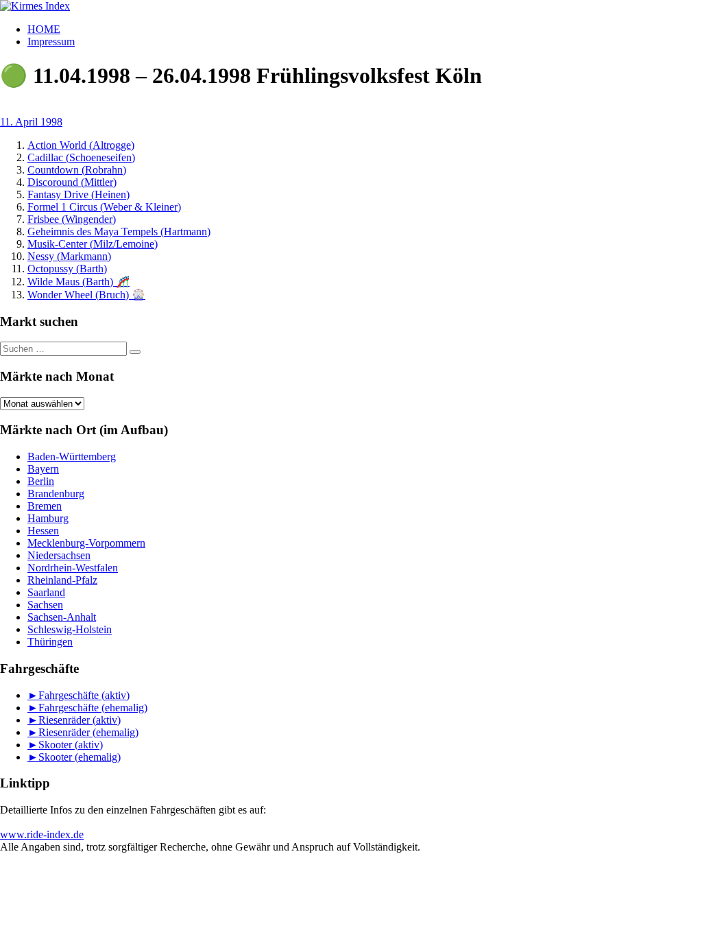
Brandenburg (55, 493)
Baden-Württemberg (71, 456)
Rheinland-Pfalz (62, 580)
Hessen (43, 530)
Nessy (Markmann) (69, 256)
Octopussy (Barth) (67, 268)
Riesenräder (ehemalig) (88, 732)
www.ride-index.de (42, 834)
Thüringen (50, 642)
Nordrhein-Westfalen (72, 567)
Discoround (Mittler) (72, 182)
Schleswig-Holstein (69, 629)
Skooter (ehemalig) (79, 757)
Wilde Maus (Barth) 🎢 (78, 281)
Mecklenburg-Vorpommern (86, 543)
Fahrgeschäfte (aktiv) (84, 695)
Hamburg (48, 518)
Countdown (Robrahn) (76, 170)
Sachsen (45, 604)
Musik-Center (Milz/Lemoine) (92, 244)
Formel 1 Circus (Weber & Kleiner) (104, 207)
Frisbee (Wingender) (71, 219)
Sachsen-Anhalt (61, 617)
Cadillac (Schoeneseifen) (81, 157)
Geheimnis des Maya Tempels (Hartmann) (118, 231)
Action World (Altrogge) (80, 145)
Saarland (46, 592)
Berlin (40, 481)
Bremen (44, 506)
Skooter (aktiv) (70, 744)
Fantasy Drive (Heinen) (78, 194)
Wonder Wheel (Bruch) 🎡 (86, 294)
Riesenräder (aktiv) (79, 720)
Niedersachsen (58, 555)
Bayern (43, 469)
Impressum (51, 41)
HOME (43, 29)
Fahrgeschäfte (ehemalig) (92, 707)
